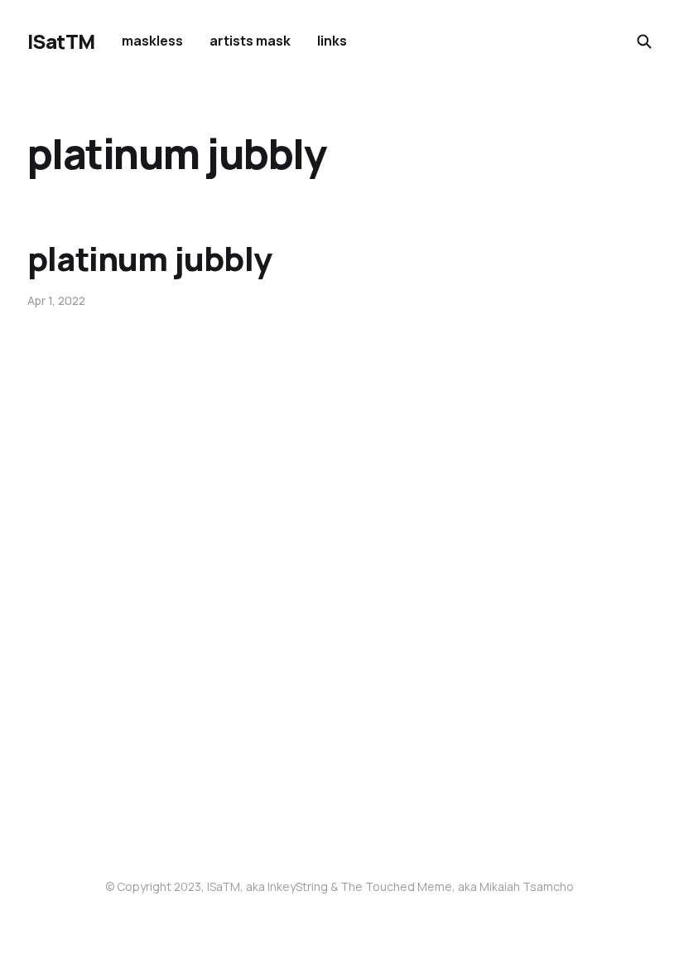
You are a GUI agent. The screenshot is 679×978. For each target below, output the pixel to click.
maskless (152, 40)
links (332, 40)
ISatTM (61, 41)
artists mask (250, 40)
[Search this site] (644, 41)
